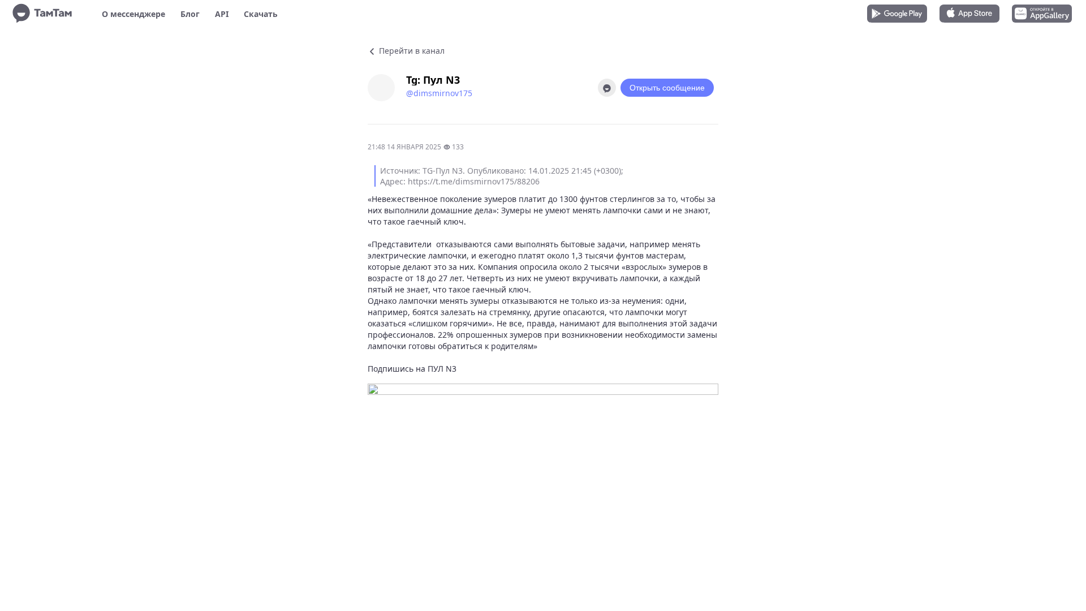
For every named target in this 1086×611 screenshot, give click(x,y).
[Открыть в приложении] (607, 88)
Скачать (261, 13)
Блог (190, 13)
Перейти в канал (411, 50)
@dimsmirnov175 (439, 93)
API (222, 13)
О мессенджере (133, 13)
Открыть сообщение (667, 87)
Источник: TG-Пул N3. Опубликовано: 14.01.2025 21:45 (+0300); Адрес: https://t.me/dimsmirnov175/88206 (501, 176)
